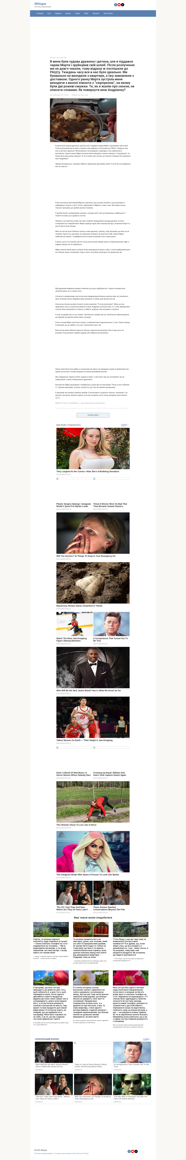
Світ (49, 13)
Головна (39, 13)
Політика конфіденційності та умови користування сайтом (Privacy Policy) (61, 1153)
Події (86, 13)
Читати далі (93, 415)
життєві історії (83, 95)
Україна (58, 13)
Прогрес (96, 13)
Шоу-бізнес (108, 13)
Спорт (77, 13)
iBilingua (40, 3)
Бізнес (68, 13)
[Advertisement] (93, 35)
